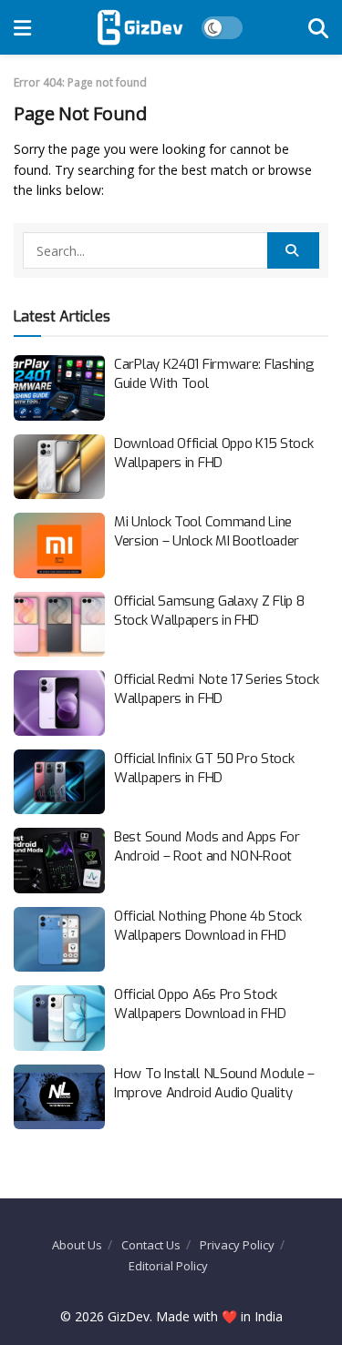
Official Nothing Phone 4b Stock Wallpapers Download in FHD (208, 925)
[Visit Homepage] (140, 27)
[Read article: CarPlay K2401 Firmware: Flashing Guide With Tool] (59, 388)
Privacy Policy (237, 1245)
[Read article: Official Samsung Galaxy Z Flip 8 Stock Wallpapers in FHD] (59, 624)
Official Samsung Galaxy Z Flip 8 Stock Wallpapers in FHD (209, 610)
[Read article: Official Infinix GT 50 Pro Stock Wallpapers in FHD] (59, 782)
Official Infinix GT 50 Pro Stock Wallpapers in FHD (204, 768)
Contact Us (151, 1245)
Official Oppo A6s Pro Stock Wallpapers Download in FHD (199, 1004)
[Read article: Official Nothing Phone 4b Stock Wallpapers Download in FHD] (59, 940)
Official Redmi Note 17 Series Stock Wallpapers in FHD (216, 689)
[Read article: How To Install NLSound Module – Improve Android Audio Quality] (59, 1097)
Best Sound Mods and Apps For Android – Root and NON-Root (207, 846)
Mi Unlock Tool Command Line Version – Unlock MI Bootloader (206, 531)
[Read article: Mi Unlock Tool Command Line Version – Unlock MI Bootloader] (59, 545)
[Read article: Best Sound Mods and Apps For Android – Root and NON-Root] (59, 860)
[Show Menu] (22, 27)
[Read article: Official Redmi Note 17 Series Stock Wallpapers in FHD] (59, 703)
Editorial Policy (168, 1266)
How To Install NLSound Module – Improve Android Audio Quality (214, 1083)
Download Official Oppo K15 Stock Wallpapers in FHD (213, 453)
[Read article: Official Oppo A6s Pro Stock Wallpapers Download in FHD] (59, 1018)
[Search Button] (318, 27)
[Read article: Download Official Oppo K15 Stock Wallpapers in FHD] (59, 467)
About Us (77, 1245)
